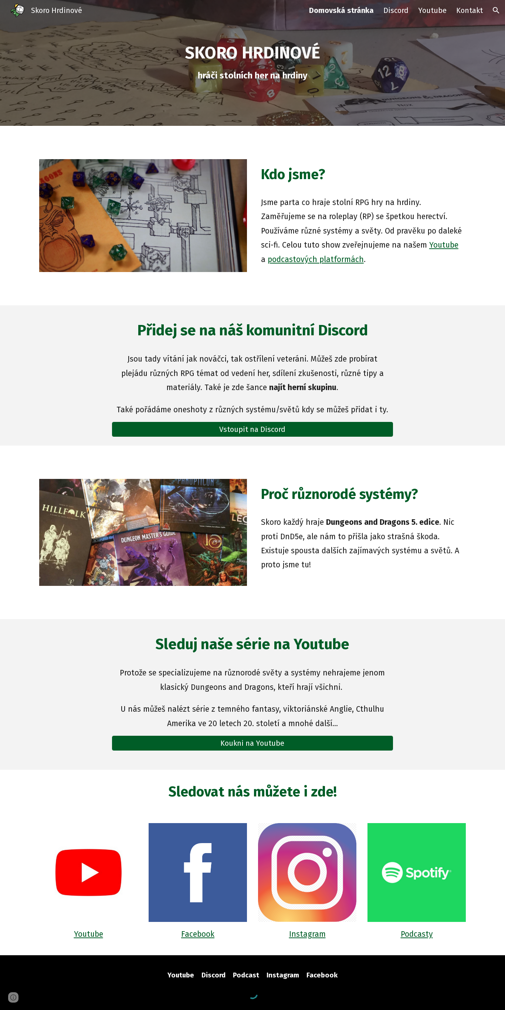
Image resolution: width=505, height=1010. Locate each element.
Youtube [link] (432, 10)
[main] (252, 63)
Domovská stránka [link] (341, 10)
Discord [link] (396, 10)
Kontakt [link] (469, 10)
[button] (496, 10)
